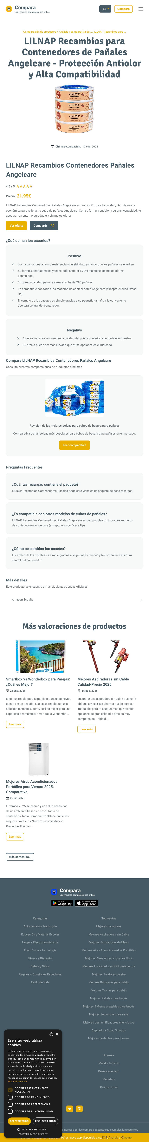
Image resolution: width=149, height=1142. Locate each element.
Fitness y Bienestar (40, 958)
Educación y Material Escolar (40, 934)
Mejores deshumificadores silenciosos (108, 1022)
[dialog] (33, 1083)
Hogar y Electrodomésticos (40, 942)
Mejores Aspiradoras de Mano (109, 942)
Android (113, 1137)
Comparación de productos (39, 32)
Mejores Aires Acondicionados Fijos (109, 958)
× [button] (56, 1034)
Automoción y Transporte (40, 926)
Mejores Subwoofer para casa (108, 1014)
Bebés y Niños (40, 966)
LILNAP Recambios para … (110, 32)
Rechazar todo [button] (45, 1121)
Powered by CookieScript (33, 1134)
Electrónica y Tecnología (40, 950)
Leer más (15, 724)
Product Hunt (109, 1087)
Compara (123, 9)
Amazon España (22, 599)
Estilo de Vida (40, 982)
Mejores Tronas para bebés (109, 990)
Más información (17, 1081)
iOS (104, 1137)
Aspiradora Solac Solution (109, 1030)
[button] (33, 1130)
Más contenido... (20, 857)
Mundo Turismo (109, 1063)
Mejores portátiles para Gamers (109, 1038)
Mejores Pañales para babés (108, 998)
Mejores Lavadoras (108, 926)
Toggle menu (142, 10)
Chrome (126, 1137)
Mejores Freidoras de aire (109, 974)
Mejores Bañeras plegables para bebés (108, 1006)
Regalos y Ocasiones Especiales (40, 974)
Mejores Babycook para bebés (109, 982)
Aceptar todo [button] (19, 1121)
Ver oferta (16, 226)
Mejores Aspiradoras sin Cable (108, 934)
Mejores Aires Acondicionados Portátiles (109, 950)
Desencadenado (108, 1071)
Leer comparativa (74, 445)
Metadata (109, 1079)
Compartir (40, 226)
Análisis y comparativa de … (75, 32)
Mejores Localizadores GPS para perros (109, 966)
